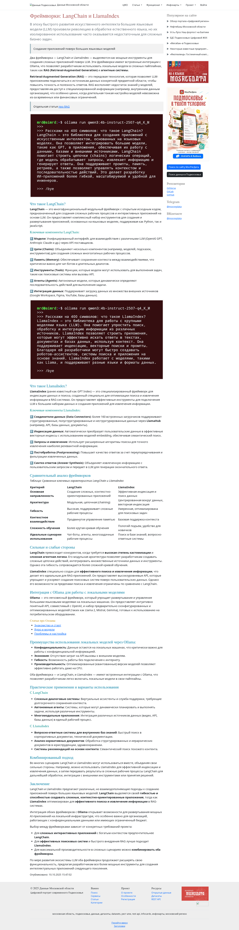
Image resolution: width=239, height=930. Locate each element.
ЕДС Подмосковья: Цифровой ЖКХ (188, 37)
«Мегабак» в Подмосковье (184, 43)
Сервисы (95, 896)
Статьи (94, 899)
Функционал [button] (153, 4)
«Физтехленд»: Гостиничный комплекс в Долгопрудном (189, 54)
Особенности (128, 896)
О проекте (126, 892)
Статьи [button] (136, 4)
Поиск (94, 892)
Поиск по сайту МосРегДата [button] (184, 167)
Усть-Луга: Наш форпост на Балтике (189, 32)
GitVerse (171, 188)
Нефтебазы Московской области (188, 26)
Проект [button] (190, 4)
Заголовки (119, 926)
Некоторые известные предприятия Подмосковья (189, 48)
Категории (96, 902)
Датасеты (156, 896)
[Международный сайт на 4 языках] (188, 71)
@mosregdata (174, 206)
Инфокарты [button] (173, 4)
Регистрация (128, 899)
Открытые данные (161, 892)
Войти (203, 4)
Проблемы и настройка (50, 633)
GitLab (170, 191)
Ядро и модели (44, 629)
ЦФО (125, 4)
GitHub (170, 194)
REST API (156, 899)
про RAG (64, 106)
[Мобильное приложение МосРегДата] (188, 123)
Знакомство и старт (47, 625)
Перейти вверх (119, 922)
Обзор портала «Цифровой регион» (189, 21)
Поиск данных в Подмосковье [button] (185, 174)
